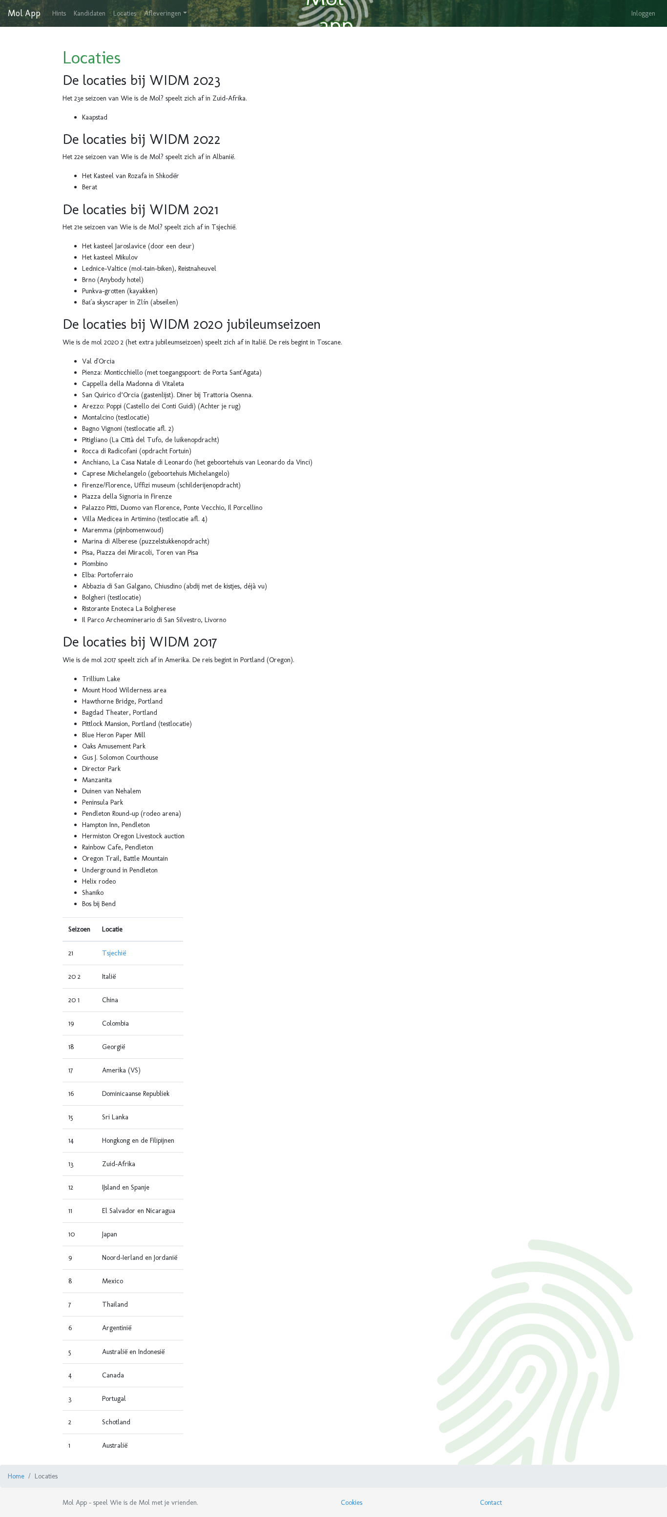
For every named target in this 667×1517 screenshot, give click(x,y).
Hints (59, 13)
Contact (491, 1502)
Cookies (351, 1502)
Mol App (24, 13)
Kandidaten (89, 13)
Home (16, 1476)
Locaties (124, 13)
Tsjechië (114, 953)
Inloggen (643, 13)
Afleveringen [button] (162, 13)
